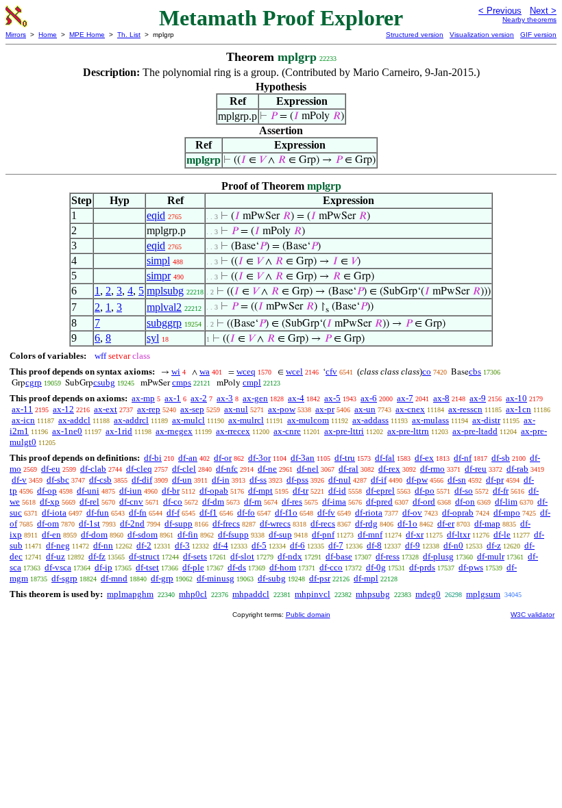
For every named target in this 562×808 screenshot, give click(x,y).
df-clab (93, 469)
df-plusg (438, 556)
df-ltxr (458, 534)
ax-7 (405, 398)
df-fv (326, 512)
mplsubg (165, 290)
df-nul (339, 480)
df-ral (348, 469)
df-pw (417, 480)
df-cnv (131, 501)
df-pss (297, 480)
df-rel (89, 501)
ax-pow (281, 409)
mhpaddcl (250, 594)
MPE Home (87, 34)
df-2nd (132, 523)
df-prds (422, 567)
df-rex (389, 469)
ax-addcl (74, 420)
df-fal (385, 458)
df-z (494, 545)
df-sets (195, 556)
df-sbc (58, 480)
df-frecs (226, 523)
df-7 (335, 545)
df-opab (213, 490)
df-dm (213, 501)
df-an (187, 458)
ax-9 (477, 398)
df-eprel (380, 490)
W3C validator (532, 614)
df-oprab (458, 512)
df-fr (501, 490)
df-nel (308, 469)
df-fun (97, 512)
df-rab (517, 469)
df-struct (144, 556)
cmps (181, 382)
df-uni (88, 490)
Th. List (128, 34)
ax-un (365, 409)
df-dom (94, 534)
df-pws (471, 567)
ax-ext (105, 409)
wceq (246, 371)
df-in (221, 480)
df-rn (253, 501)
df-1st (89, 523)
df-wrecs (275, 523)
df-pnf (323, 534)
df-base (339, 556)
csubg (104, 382)
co (426, 371)
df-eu (50, 469)
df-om (48, 523)
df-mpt (260, 490)
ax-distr (486, 420)
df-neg (58, 545)
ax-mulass (430, 420)
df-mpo (506, 512)
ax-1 (172, 398)
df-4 (220, 545)
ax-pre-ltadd (475, 431)
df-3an (303, 458)
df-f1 (208, 512)
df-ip (103, 567)
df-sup (280, 534)
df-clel (184, 469)
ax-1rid (119, 431)
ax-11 (22, 409)
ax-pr (324, 409)
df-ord (424, 501)
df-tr (300, 490)
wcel (294, 371)
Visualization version (482, 34)
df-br (171, 490)
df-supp (178, 523)
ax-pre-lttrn (408, 431)
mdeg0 (428, 594)
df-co (172, 501)
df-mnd (114, 578)
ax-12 (63, 409)
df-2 (143, 545)
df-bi (153, 458)
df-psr (319, 578)
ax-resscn (465, 409)
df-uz (55, 556)
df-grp (162, 578)
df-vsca (58, 567)
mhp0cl (193, 594)
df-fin (188, 534)
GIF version (538, 34)
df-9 (412, 545)
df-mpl (366, 578)
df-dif (142, 480)
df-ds (237, 567)
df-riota (368, 512)
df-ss (258, 480)
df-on (465, 501)
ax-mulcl (188, 420)
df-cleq (139, 469)
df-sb (500, 458)
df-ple (193, 567)
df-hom (282, 567)
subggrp (164, 323)
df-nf (463, 458)
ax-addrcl (131, 420)
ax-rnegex (174, 431)
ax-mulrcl (246, 420)
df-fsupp (233, 534)
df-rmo (432, 469)
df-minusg (215, 578)
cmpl (252, 382)
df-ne (267, 469)
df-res (292, 501)
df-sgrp (64, 578)
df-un (182, 480)
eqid (156, 215)
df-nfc (227, 469)
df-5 (259, 545)
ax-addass (370, 420)
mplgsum (483, 594)
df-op (47, 490)
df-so (463, 490)
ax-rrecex (233, 431)
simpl (158, 260)
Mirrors (15, 34)
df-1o (407, 523)
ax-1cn (518, 409)
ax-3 (225, 398)
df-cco (331, 567)
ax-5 (332, 398)
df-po (425, 490)
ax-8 (441, 398)
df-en (51, 534)
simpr (159, 275)
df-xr (415, 534)
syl (153, 338)
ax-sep (192, 409)
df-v (19, 480)
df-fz (97, 556)
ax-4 (296, 398)
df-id (337, 490)
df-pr (495, 480)
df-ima (334, 501)
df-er (445, 523)
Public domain (308, 614)
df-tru (344, 458)
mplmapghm (130, 594)
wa (204, 371)
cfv (331, 371)
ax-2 (199, 398)
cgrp (33, 382)
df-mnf (370, 534)
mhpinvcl (312, 594)
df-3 (182, 545)
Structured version (414, 34)
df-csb (100, 480)
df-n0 (453, 545)
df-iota (54, 512)
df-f (173, 512)
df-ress (388, 556)
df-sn (457, 480)
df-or (223, 458)
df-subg (272, 578)
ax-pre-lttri (344, 431)
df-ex (424, 458)
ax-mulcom (308, 420)
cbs (475, 371)
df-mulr (490, 556)
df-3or (259, 458)
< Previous (500, 10)
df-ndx (290, 556)
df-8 (374, 545)
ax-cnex (410, 409)
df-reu (476, 469)
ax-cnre (287, 431)
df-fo (246, 512)
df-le (502, 534)
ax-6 (369, 398)
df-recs (322, 523)
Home (47, 34)
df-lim (506, 501)
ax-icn (23, 420)
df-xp (50, 501)
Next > (543, 10)
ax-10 (516, 398)
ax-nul (236, 409)
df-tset (147, 567)
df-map (487, 523)
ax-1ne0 (67, 431)
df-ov (412, 512)
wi (175, 371)
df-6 (297, 545)
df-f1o (286, 512)
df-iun (130, 490)
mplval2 (164, 307)
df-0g (376, 567)
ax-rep (148, 409)
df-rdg (366, 523)
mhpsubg (373, 594)
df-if (379, 480)
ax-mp (143, 398)
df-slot (242, 556)
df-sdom (142, 534)
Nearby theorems (529, 19)
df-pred (379, 501)
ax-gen (255, 398)
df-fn (138, 512)
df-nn (103, 545)
